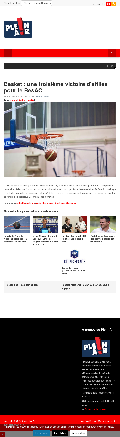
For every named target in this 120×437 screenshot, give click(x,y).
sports (13, 100)
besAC (30, 100)
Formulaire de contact (95, 409)
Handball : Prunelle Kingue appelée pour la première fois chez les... (16, 239)
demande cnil (109, 421)
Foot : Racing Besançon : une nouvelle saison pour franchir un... (102, 239)
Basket (22, 100)
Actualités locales (45, 203)
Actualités (21, 203)
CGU (99, 421)
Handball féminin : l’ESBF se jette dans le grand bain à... (74, 239)
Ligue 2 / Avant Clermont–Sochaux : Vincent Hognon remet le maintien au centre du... (45, 240)
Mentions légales (88, 421)
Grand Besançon (69, 203)
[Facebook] (107, 66)
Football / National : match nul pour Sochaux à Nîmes (85, 287)
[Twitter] (112, 66)
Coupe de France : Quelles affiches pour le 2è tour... (73, 271)
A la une (31, 203)
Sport (57, 203)
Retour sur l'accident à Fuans (23, 285)
